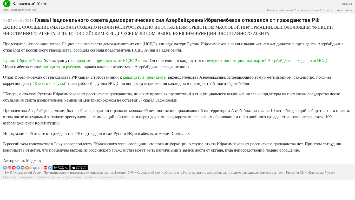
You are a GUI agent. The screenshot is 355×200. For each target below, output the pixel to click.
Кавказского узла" (51, 83)
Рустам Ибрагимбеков (22, 60)
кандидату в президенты (145, 77)
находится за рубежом (62, 66)
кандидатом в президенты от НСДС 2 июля (109, 60)
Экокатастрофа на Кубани (337, 10)
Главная (347, 3)
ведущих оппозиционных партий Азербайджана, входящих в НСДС (267, 60)
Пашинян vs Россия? (309, 10)
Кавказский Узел (29, 3)
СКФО (6, 10)
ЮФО (34, 10)
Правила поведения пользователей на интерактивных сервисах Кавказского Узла (63, 177)
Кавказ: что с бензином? (280, 10)
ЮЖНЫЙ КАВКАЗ (20, 10)
